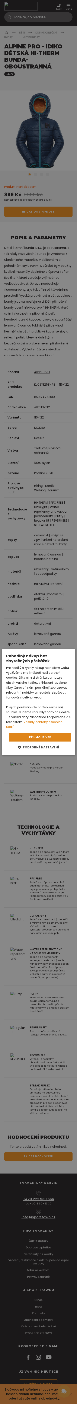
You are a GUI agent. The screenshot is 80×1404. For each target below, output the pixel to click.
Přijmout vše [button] (40, 737)
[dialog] (38, 702)
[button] (38, 747)
